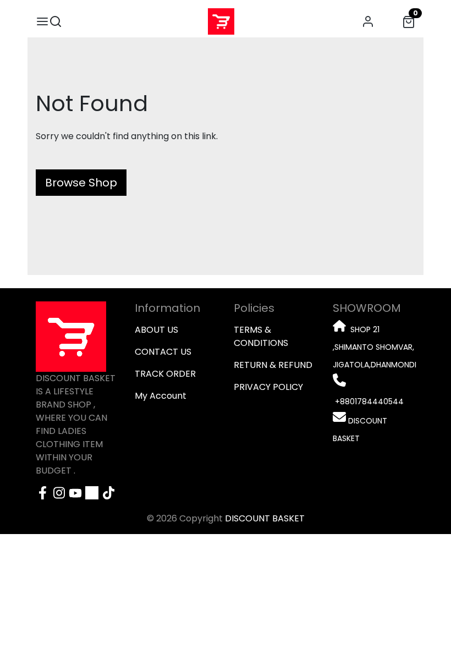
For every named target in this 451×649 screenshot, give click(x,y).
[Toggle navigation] (42, 21)
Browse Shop (81, 182)
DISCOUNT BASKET (265, 518)
